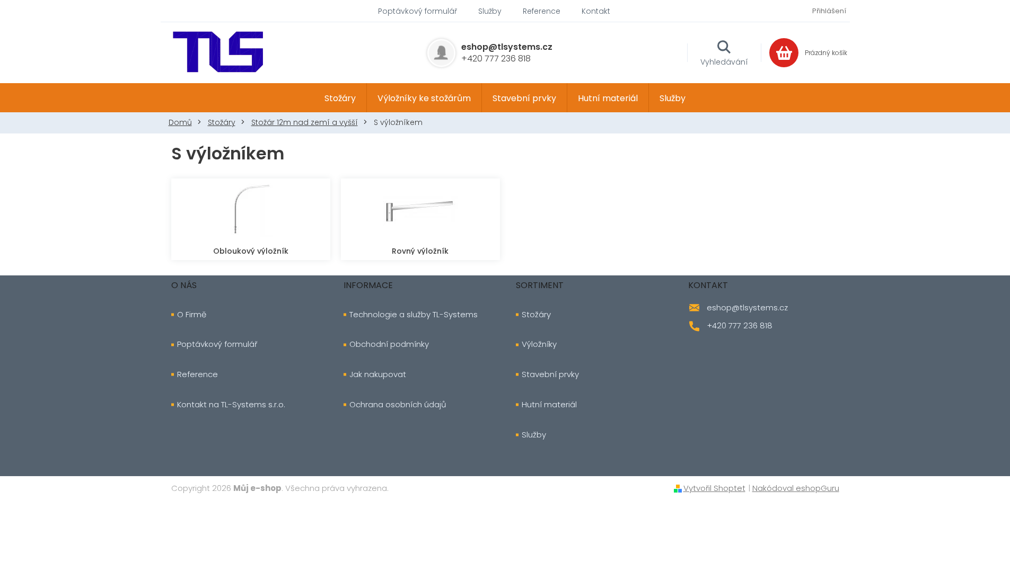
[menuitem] (340, 98)
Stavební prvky (550, 374)
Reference (541, 11)
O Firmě (191, 314)
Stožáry (536, 314)
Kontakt (596, 11)
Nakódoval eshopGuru (795, 488)
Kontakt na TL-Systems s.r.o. (231, 404)
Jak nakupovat (377, 374)
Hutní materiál (549, 404)
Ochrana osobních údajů (397, 404)
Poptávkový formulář (417, 11)
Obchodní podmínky (389, 344)
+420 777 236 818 (739, 325)
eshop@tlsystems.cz (747, 307)
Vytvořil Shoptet (714, 488)
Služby (490, 11)
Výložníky (539, 344)
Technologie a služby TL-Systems (413, 314)
